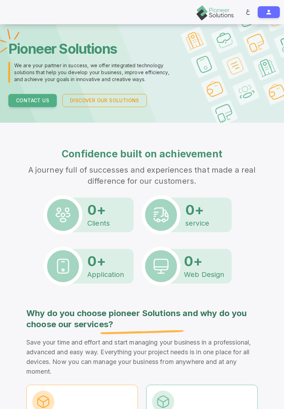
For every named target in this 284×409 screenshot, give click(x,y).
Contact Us (32, 105)
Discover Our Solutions (104, 105)
